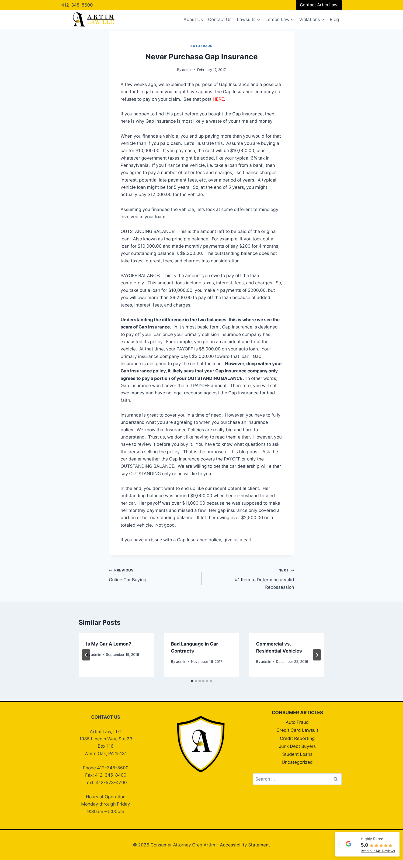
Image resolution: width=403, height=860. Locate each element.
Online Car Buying (127, 575)
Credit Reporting (297, 738)
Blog (334, 19)
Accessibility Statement (245, 845)
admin (187, 70)
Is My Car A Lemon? (108, 644)
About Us (193, 19)
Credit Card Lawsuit (297, 730)
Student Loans (297, 754)
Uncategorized (297, 762)
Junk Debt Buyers (297, 746)
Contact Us (220, 19)
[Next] (317, 654)
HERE (218, 99)
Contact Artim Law (318, 4)
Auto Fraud (201, 46)
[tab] (192, 681)
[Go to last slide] (86, 654)
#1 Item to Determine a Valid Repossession (264, 579)
